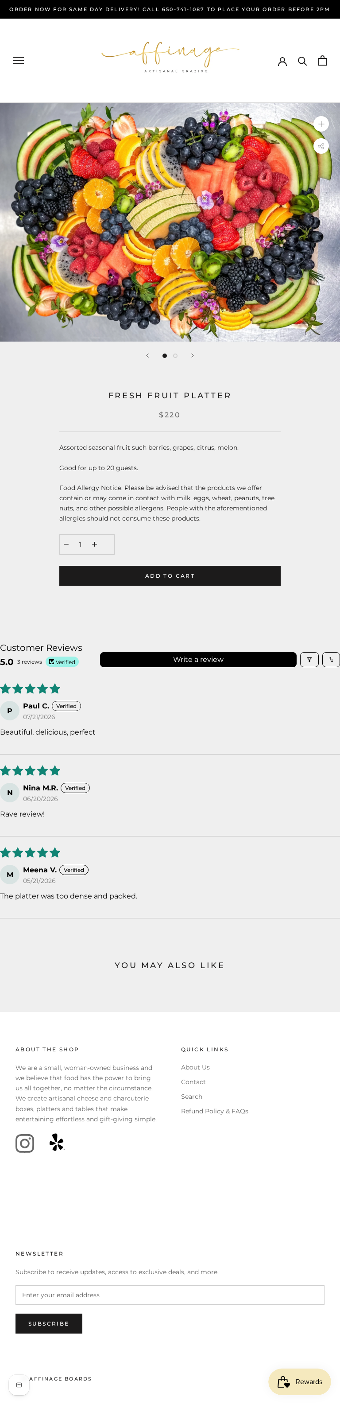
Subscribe (49, 1323)
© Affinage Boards (57, 1379)
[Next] (192, 356)
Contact (193, 1082)
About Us (195, 1067)
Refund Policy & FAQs (214, 1111)
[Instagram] (24, 1143)
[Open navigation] (18, 60)
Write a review (198, 659)
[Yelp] (57, 1143)
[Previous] (147, 356)
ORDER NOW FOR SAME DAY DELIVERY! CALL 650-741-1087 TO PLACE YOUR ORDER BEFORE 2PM (169, 9)
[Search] (302, 60)
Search (191, 1097)
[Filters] (309, 659)
